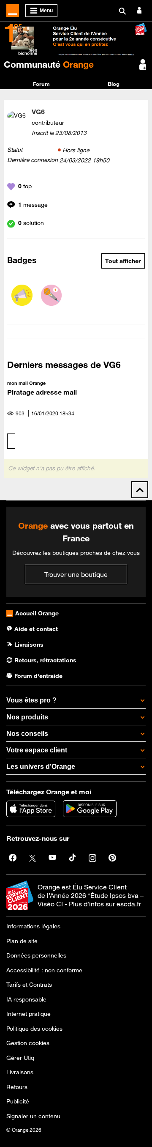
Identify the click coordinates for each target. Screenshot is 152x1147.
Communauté (49, 64)
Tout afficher (123, 261)
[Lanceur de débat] (22, 295)
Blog (113, 83)
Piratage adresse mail (42, 392)
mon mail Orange (26, 383)
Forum (41, 83)
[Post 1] (51, 295)
